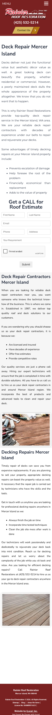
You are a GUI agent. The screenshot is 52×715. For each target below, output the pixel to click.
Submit (26, 264)
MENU (6, 4)
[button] (47, 4)
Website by (26, 711)
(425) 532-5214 (26, 22)
